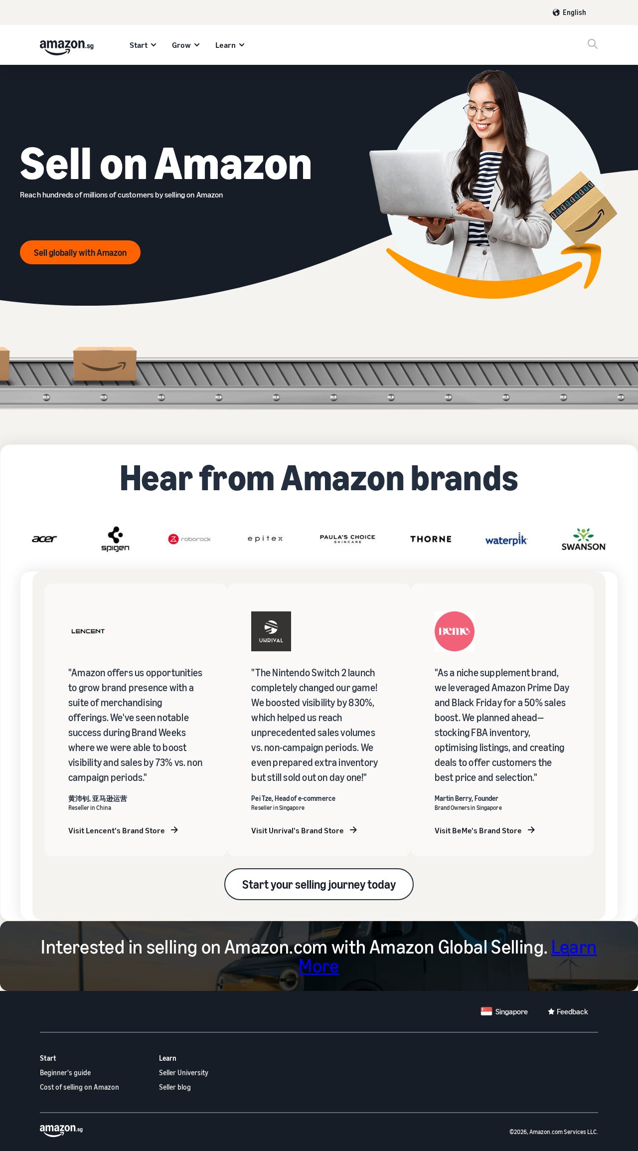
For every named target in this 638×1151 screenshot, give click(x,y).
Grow (181, 45)
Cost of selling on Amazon (79, 1087)
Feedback (572, 1011)
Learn (225, 45)
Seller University (183, 1072)
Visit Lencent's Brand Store (116, 830)
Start (139, 45)
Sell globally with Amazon (80, 252)
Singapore (511, 1011)
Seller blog (175, 1087)
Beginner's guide (65, 1072)
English (574, 12)
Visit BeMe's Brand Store (478, 830)
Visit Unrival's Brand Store (297, 830)
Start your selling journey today (319, 884)
